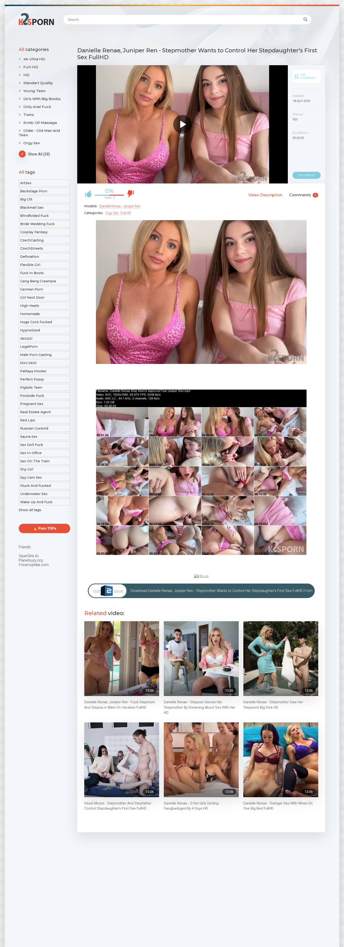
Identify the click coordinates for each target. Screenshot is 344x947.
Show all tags (30, 510)
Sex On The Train (35, 461)
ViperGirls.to (29, 556)
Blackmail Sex (32, 207)
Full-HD (30, 67)
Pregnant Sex (31, 404)
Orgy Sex (31, 143)
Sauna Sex (28, 436)
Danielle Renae (110, 206)
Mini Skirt (28, 363)
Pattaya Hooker (33, 371)
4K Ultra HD (34, 59)
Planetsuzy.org (31, 560)
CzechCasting (32, 240)
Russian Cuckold (34, 428)
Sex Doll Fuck (31, 445)
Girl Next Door (32, 297)
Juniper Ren (131, 206)
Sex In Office (31, 453)
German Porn (31, 289)
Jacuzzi (26, 338)
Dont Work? (306, 175)
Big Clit (26, 199)
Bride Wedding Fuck (37, 224)
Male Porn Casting (35, 355)
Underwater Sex (34, 494)
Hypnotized (30, 330)
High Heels (29, 306)
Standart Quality (38, 83)
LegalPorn (29, 346)
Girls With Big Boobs (42, 99)
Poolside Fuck (32, 396)
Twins (28, 114)
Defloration (29, 257)
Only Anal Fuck (37, 106)
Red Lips (27, 420)
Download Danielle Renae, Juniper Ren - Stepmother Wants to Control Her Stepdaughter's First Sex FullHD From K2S (221, 593)
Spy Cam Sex (31, 477)
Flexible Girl (30, 265)
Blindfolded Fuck (34, 216)
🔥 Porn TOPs (44, 528)
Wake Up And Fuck (36, 502)
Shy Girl (26, 469)
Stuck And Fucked (35, 486)
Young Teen (34, 91)
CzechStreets (31, 248)
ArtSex (25, 183)
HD (26, 75)
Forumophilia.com (34, 565)
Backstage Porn (33, 191)
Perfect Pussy (32, 379)
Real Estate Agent (35, 412)
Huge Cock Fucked (36, 322)
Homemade (30, 314)
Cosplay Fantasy (34, 232)
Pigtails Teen (31, 387)
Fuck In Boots (32, 273)
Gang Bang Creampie (38, 281)
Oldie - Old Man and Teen (39, 132)
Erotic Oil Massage (40, 122)
